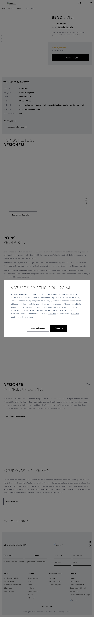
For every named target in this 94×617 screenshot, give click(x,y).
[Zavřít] (87, 282)
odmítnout (52, 314)
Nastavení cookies (66, 310)
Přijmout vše (69, 304)
